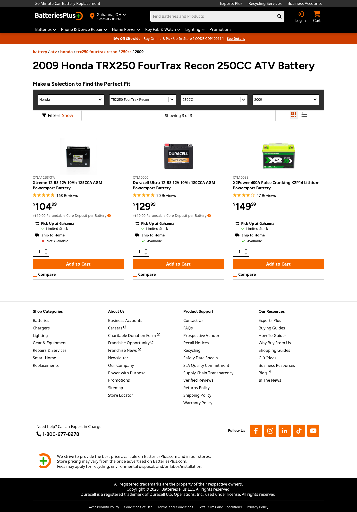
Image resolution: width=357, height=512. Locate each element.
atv (54, 51)
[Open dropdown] (109, 215)
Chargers (41, 328)
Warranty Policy (197, 402)
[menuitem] (46, 29)
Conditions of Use (138, 507)
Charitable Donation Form (132, 335)
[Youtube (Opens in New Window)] (313, 431)
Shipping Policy (197, 395)
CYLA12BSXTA (44, 177)
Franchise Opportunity (129, 342)
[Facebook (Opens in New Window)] (256, 431)
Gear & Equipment (50, 342)
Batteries (41, 320)
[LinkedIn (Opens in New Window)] (285, 431)
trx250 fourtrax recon (97, 51)
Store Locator (120, 395)
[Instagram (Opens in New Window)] (270, 431)
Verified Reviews (198, 380)
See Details (236, 38)
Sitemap (115, 387)
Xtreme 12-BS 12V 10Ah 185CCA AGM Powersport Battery (67, 185)
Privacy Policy (257, 507)
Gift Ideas (267, 358)
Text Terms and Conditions (220, 507)
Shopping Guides (274, 350)
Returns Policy (196, 387)
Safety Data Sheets (200, 358)
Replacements (46, 365)
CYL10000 (140, 177)
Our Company (121, 365)
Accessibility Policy (104, 507)
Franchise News (123, 350)
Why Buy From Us (275, 342)
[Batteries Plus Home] (59, 16)
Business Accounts (305, 3)
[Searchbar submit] (279, 16)
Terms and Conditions (175, 507)
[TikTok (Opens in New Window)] (299, 431)
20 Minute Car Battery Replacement (67, 3)
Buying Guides (272, 328)
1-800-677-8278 (60, 434)
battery (40, 51)
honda (66, 51)
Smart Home (44, 358)
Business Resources (277, 365)
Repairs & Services (50, 350)
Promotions (119, 380)
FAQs (188, 328)
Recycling (192, 350)
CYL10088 (240, 177)
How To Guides (273, 335)
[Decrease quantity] (46, 253)
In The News (270, 380)
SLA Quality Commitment (206, 365)
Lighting (40, 335)
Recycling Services (265, 3)
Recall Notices (196, 342)
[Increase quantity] (46, 249)
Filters (54, 115)
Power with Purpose (126, 373)
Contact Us (193, 320)
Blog (263, 373)
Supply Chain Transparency (208, 373)
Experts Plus (231, 3)
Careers (115, 328)
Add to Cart (78, 264)
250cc (126, 51)
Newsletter (118, 358)
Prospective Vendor (201, 335)
